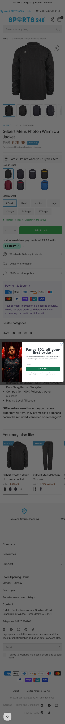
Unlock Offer (43, 369)
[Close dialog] (61, 344)
